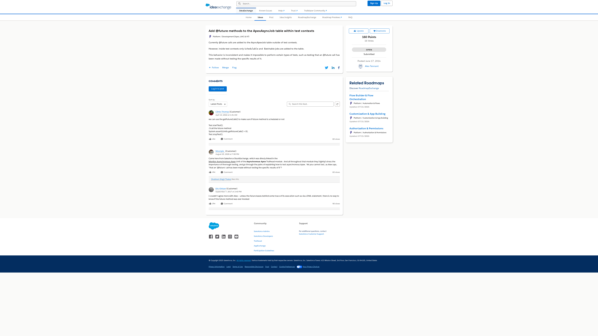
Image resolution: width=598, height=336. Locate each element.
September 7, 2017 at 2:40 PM (229, 191)
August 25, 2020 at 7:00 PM (227, 154)
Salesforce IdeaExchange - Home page (218, 6)
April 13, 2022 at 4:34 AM (226, 115)
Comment (228, 139)
